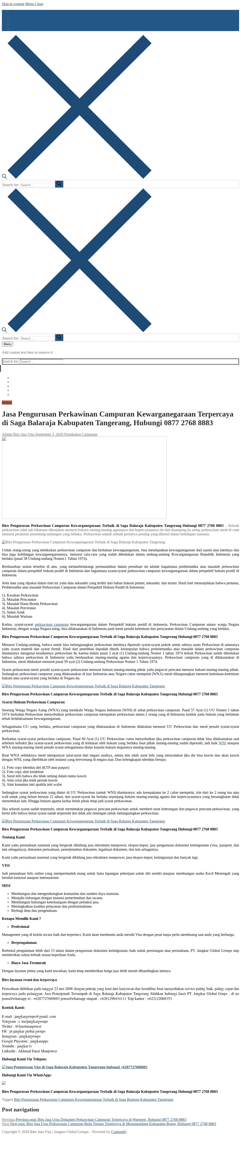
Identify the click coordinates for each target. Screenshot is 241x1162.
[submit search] (59, 184)
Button (7, 403)
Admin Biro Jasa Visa (18, 434)
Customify (118, 1132)
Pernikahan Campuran (80, 434)
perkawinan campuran (51, 624)
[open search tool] (77, 178)
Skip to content (13, 4)
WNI (222, 743)
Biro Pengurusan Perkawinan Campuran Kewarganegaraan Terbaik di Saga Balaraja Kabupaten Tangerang (93, 1100)
